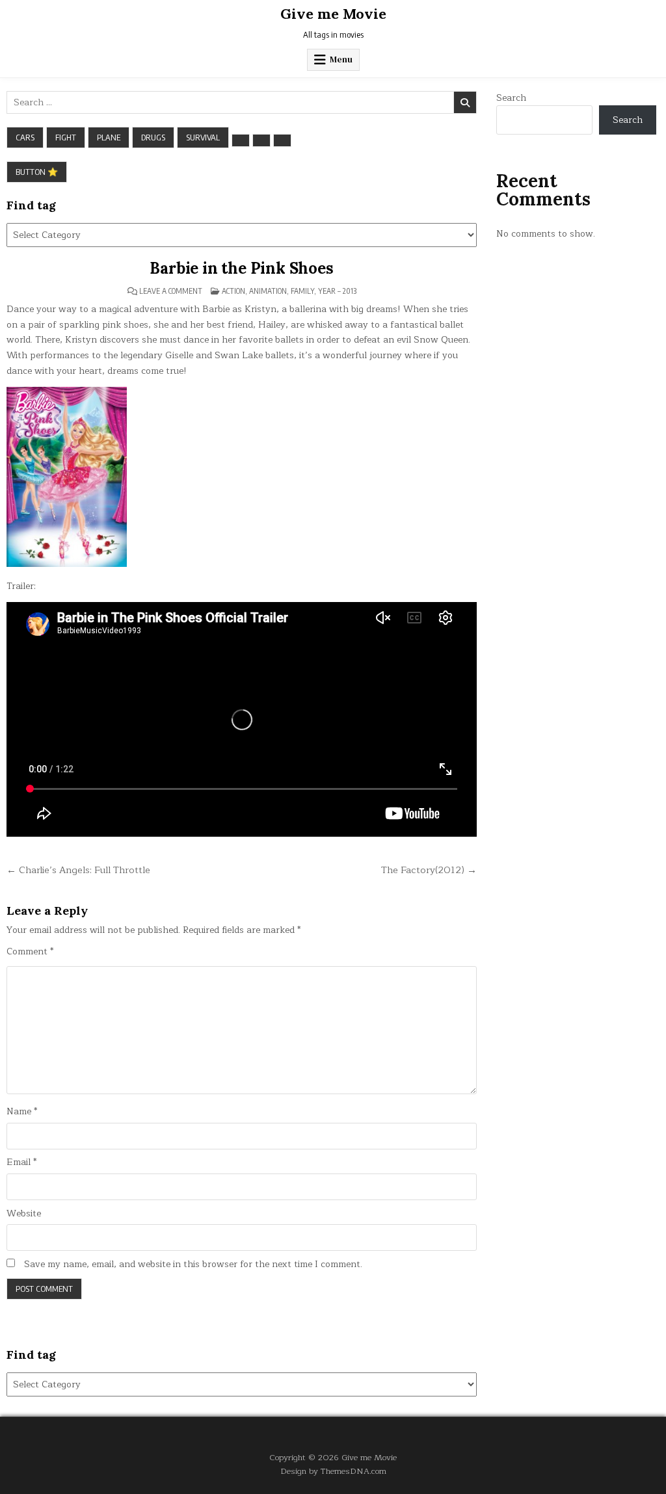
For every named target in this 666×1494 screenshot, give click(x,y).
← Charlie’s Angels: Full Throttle (78, 870)
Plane (108, 137)
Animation (268, 291)
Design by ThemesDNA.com (333, 1471)
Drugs (153, 137)
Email (21, 1162)
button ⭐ (37, 171)
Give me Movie (333, 14)
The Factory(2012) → (429, 870)
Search (511, 97)
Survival (203, 137)
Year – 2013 (337, 291)
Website (24, 1214)
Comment (30, 952)
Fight (65, 137)
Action (233, 291)
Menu (341, 59)
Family (302, 291)
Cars (25, 137)
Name (22, 1112)
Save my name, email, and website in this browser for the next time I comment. (193, 1264)
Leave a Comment (170, 291)
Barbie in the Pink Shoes (241, 268)
